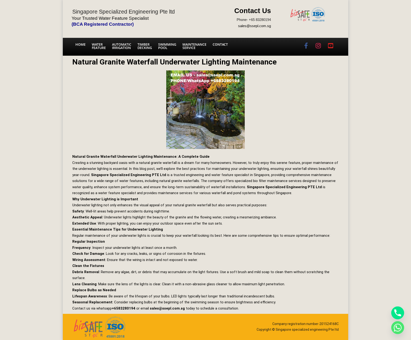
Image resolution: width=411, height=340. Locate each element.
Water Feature (99, 46)
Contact (220, 44)
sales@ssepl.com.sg (254, 26)
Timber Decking (144, 46)
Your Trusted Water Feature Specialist (110, 18)
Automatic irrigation (121, 46)
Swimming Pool (167, 46)
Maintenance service (194, 46)
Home (80, 44)
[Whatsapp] (397, 327)
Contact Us (252, 11)
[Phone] (397, 312)
